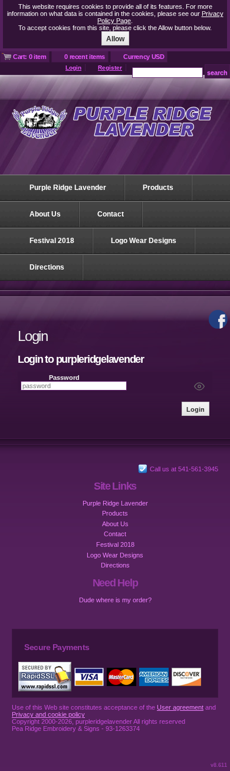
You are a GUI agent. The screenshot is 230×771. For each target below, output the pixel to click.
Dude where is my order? (115, 599)
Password (64, 377)
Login (73, 67)
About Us (45, 214)
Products (158, 187)
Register (110, 67)
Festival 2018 (51, 241)
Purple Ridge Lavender (67, 187)
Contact (110, 214)
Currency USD (143, 56)
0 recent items (84, 56)
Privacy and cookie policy (48, 714)
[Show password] (199, 386)
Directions (46, 267)
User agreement (180, 707)
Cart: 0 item (29, 56)
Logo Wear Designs (143, 241)
